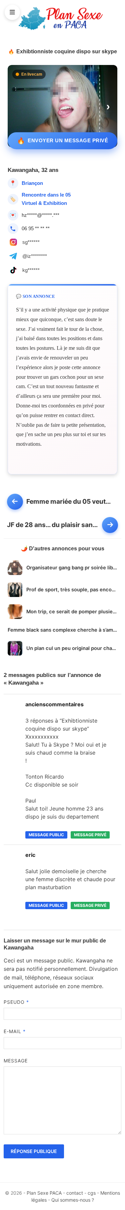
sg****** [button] (31, 242)
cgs (92, 1193)
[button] (108, 106)
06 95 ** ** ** (36, 228)
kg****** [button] (31, 270)
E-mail (15, 1031)
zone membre (84, 986)
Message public (46, 834)
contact (74, 1193)
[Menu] (12, 12)
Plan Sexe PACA (44, 1193)
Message (16, 1060)
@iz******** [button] (34, 256)
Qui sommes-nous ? (72, 1200)
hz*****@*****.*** (40, 215)
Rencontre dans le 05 (46, 195)
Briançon (32, 183)
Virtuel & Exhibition (44, 203)
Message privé (90, 834)
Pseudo (16, 1002)
